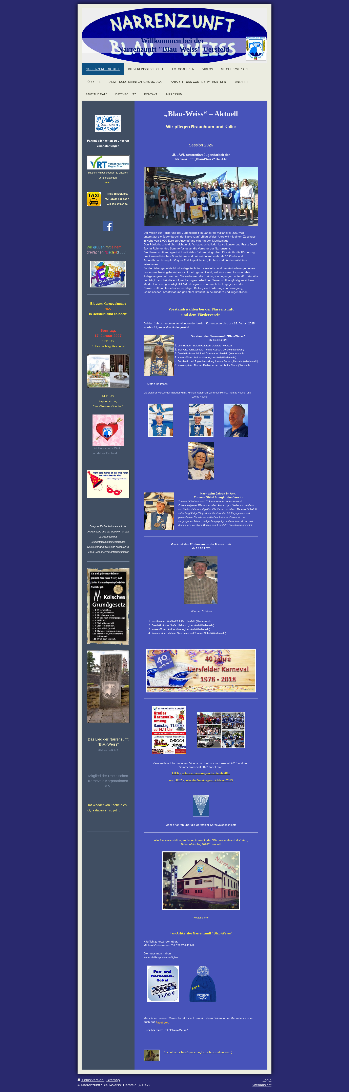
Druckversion (92, 1080)
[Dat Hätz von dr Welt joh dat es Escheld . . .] (108, 430)
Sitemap (113, 1080)
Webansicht (261, 1085)
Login (267, 1080)
